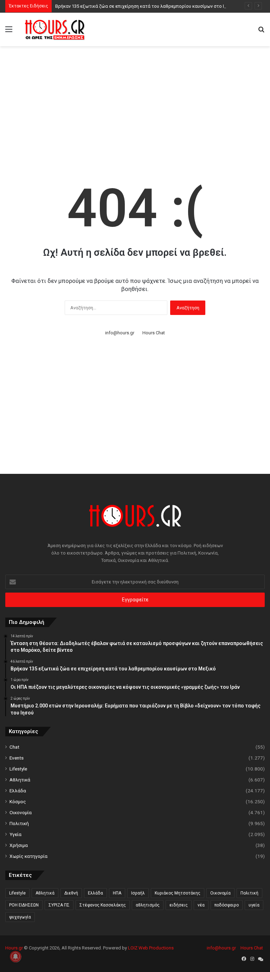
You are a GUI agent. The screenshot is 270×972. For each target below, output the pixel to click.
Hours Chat (153, 332)
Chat (14, 747)
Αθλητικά (19, 779)
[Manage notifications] (15, 956)
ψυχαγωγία (20, 917)
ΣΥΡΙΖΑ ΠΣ (59, 905)
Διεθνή (71, 893)
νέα (201, 905)
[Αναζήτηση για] (261, 32)
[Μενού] (8, 32)
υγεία (254, 905)
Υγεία (15, 834)
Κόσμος (17, 801)
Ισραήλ (138, 893)
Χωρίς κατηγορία (28, 856)
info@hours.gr (119, 332)
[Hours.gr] (54, 29)
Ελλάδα (17, 790)
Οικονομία (20, 812)
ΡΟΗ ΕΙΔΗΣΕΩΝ (24, 905)
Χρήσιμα (18, 845)
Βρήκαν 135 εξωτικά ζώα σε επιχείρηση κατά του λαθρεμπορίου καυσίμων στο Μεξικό (146, 6)
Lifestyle (18, 769)
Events (16, 758)
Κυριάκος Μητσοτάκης (177, 893)
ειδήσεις (178, 905)
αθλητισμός (148, 905)
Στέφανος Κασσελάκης (102, 905)
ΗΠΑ (117, 893)
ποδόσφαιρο (226, 905)
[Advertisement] (137, 102)
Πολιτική (19, 823)
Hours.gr (14, 948)
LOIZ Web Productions (151, 948)
